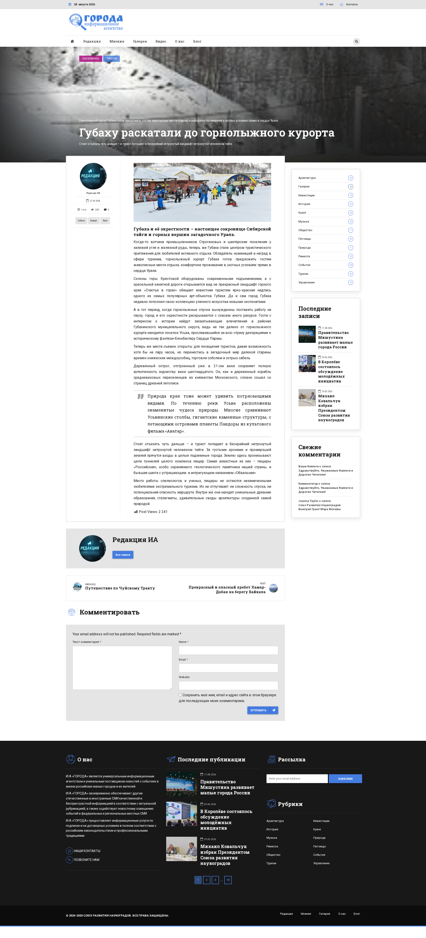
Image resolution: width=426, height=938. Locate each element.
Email (183, 659)
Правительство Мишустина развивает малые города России (335, 339)
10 (228, 879)
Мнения (117, 41)
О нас (179, 41)
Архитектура (324, 177)
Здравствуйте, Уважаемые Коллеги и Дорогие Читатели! (325, 472)
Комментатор (308, 483)
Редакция (92, 41)
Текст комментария (87, 642)
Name (183, 642)
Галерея (140, 41)
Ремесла (324, 256)
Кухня (324, 212)
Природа (324, 247)
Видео (161, 41)
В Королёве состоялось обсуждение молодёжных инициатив (331, 371)
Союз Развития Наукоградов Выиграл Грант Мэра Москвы (319, 507)
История (324, 204)
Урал (105, 220)
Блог (197, 41)
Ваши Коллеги (308, 466)
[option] (202, 192)
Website (184, 677)
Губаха (81, 220)
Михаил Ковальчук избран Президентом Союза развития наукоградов (334, 408)
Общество (324, 230)
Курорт (93, 220)
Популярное (90, 58)
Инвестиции (324, 195)
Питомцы (324, 238)
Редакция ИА (93, 193)
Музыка (324, 221)
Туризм (111, 58)
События (325, 265)
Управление (324, 282)
